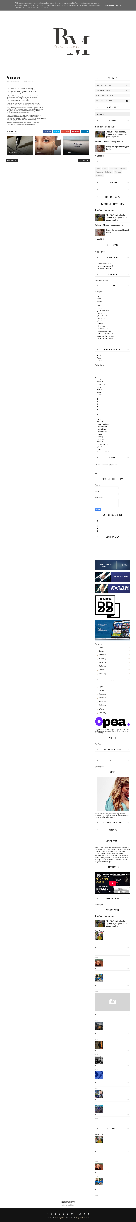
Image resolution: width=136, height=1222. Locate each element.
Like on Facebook (103, 90)
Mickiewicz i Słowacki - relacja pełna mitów (109, 141)
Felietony (122, 168)
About (99, 298)
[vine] (55, 1214)
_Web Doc (100, 447)
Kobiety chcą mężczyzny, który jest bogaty (117, 147)
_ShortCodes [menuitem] (101, 321)
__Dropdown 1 (102, 427)
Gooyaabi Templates (82, 1218)
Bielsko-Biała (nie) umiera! (112, 1115)
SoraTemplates (59, 1218)
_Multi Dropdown (103, 424)
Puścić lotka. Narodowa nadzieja (112, 1034)
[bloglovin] (72, 1214)
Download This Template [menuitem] (105, 336)
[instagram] (84, 1214)
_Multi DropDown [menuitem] (103, 311)
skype (99, 392)
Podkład (39, 152)
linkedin (99, 389)
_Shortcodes (101, 434)
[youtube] (80, 1214)
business (100, 442)
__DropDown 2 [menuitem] (102, 316)
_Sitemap (100, 437)
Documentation (102, 444)
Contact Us (101, 360)
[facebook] (47, 1214)
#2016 (112, 1100)
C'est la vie (68, 152)
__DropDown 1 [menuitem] (102, 313)
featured (113, 168)
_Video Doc (101, 449)
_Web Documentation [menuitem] (104, 331)
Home (99, 296)
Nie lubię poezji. (12, 152)
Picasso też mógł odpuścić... (113, 968)
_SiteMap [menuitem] (100, 323)
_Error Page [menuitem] (101, 326)
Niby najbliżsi (99, 155)
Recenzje (99, 172)
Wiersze (30, 82)
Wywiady (99, 175)
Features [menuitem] (100, 308)
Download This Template (105, 452)
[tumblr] (76, 1214)
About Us (100, 382)
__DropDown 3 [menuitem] (102, 318)
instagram (100, 387)
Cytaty (104, 168)
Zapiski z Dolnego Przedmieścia (112, 985)
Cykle (98, 168)
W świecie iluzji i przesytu (112, 1066)
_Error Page (101, 439)
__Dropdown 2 (102, 429)
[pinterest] (88, 1214)
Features (100, 422)
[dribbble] (51, 1214)
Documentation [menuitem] (102, 328)
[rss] (63, 1214)
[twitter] (59, 1214)
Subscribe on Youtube (105, 95)
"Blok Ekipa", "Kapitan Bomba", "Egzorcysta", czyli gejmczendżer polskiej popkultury (116, 134)
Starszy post (84, 160)
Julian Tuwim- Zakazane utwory (105, 126)
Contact (99, 301)
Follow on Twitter (103, 85)
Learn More (109, 5)
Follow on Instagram (104, 101)
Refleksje (108, 172)
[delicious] (67, 1214)
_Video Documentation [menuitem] (105, 333)
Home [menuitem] (99, 306)
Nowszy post (11, 160)
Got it (118, 5)
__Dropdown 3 (102, 432)
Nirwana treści (112, 1051)
